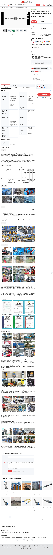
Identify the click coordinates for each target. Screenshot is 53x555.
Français (19, 547)
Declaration (37, 550)
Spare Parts (3, 522)
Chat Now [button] (42, 21)
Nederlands (34, 547)
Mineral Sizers (16, 519)
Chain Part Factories (35, 537)
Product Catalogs (16, 516)
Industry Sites (36, 545)
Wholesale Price (31, 545)
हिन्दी (46, 547)
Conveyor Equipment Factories (17, 537)
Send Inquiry (34, 21)
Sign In (32, 80)
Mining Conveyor (24, 7)
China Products (9, 545)
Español (11, 547)
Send (10, 471)
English (8, 547)
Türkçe (21, 548)
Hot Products (4, 545)
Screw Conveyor (41, 520)
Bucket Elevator (3, 520)
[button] (32, 88)
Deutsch (30, 547)
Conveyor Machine (27, 537)
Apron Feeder (16, 520)
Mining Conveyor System (26, 532)
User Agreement (32, 550)
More (2, 541)
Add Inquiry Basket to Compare (15, 34)
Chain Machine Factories (6, 537)
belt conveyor (41, 519)
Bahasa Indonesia (29, 548)
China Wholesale (25, 545)
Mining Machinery (18, 7)
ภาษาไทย (49, 547)
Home (2, 7)
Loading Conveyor (28, 540)
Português (15, 547)
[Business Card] (50, 90)
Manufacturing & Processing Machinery (9, 7)
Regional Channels (42, 545)
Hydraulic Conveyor (13, 540)
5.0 (41, 87)
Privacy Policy (42, 550)
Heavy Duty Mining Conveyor (6, 532)
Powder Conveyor (5, 540)
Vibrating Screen (29, 519)
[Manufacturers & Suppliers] (26, 2)
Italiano (27, 547)
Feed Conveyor (20, 540)
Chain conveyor (28, 520)
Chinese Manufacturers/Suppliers (17, 545)
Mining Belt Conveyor (16, 532)
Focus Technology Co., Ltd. (20, 550)
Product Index (47, 545)
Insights (28, 546)
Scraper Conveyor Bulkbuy (37, 540)
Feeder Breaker (3, 519)
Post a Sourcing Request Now (13, 472)
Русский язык (23, 547)
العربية (38, 547)
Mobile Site (24, 546)
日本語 (44, 547)
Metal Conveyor (43, 537)
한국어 (41, 547)
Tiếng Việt (24, 548)
